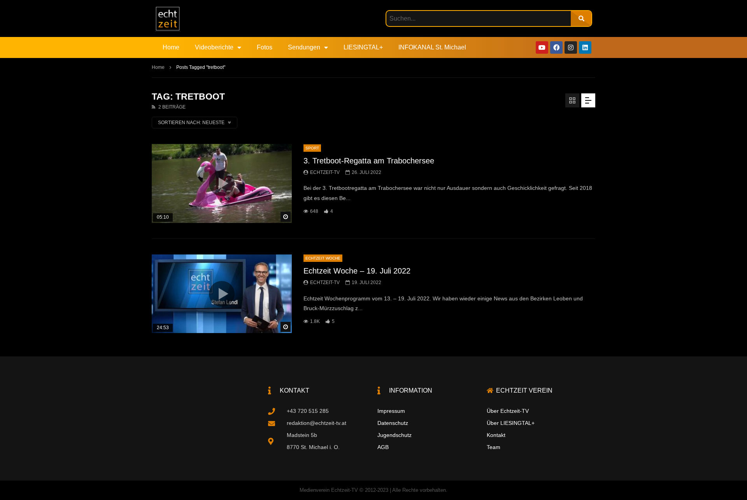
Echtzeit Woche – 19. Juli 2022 (356, 271)
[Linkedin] (585, 47)
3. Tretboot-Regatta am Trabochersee (368, 160)
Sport (312, 148)
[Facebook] (556, 47)
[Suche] (581, 18)
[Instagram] (571, 47)
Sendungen (304, 47)
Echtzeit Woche (322, 258)
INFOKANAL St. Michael (432, 47)
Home (171, 47)
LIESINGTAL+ (363, 47)
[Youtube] (542, 47)
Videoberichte (214, 47)
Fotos (264, 47)
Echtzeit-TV (325, 172)
